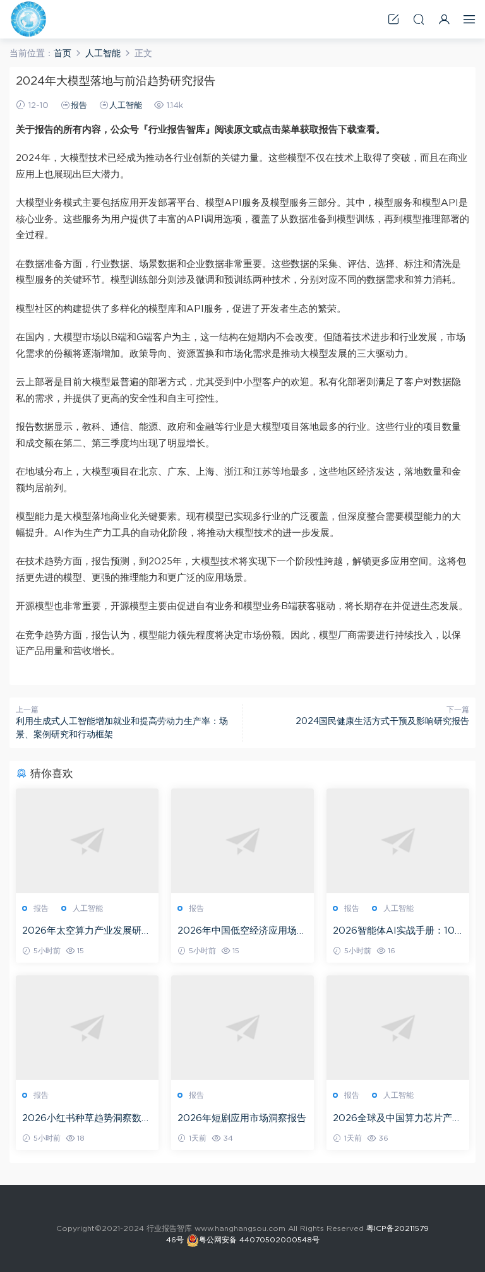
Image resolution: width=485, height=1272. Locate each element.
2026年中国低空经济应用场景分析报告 (241, 931)
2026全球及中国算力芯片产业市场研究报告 (397, 1119)
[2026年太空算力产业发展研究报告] (87, 840)
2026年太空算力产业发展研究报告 (86, 931)
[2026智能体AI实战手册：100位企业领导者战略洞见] (397, 840)
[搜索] (418, 19)
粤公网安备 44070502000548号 (259, 1240)
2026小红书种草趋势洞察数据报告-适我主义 (86, 1119)
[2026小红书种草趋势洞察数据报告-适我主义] (87, 1027)
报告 (79, 106)
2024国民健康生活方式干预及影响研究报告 (382, 721)
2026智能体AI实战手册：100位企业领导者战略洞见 (397, 931)
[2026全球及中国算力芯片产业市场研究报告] (397, 1027)
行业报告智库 (28, 19)
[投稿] (393, 19)
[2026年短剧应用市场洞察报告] (242, 1027)
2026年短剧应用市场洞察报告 (241, 1118)
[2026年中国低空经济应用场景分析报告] (242, 840)
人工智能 (125, 106)
